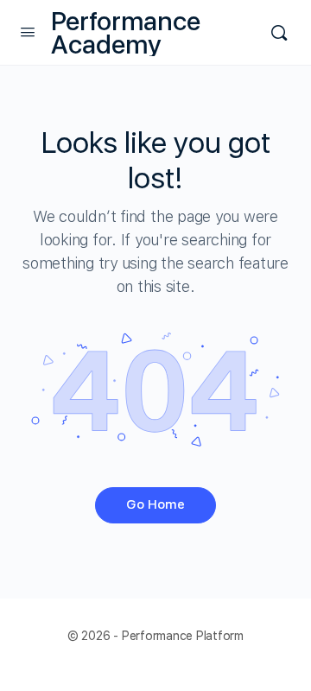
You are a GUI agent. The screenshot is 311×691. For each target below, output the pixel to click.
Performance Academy (125, 33)
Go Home (155, 504)
